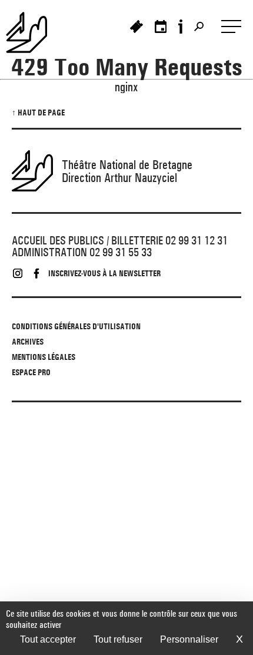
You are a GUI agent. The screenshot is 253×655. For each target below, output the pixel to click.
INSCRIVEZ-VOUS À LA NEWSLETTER (104, 273)
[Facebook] (36, 273)
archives (28, 341)
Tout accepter (48, 639)
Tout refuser (118, 639)
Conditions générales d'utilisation (76, 326)
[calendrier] (161, 26)
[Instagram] (17, 273)
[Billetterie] (136, 26)
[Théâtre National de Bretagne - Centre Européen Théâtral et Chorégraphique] (32, 32)
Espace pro (31, 372)
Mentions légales (43, 357)
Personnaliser (189, 639)
